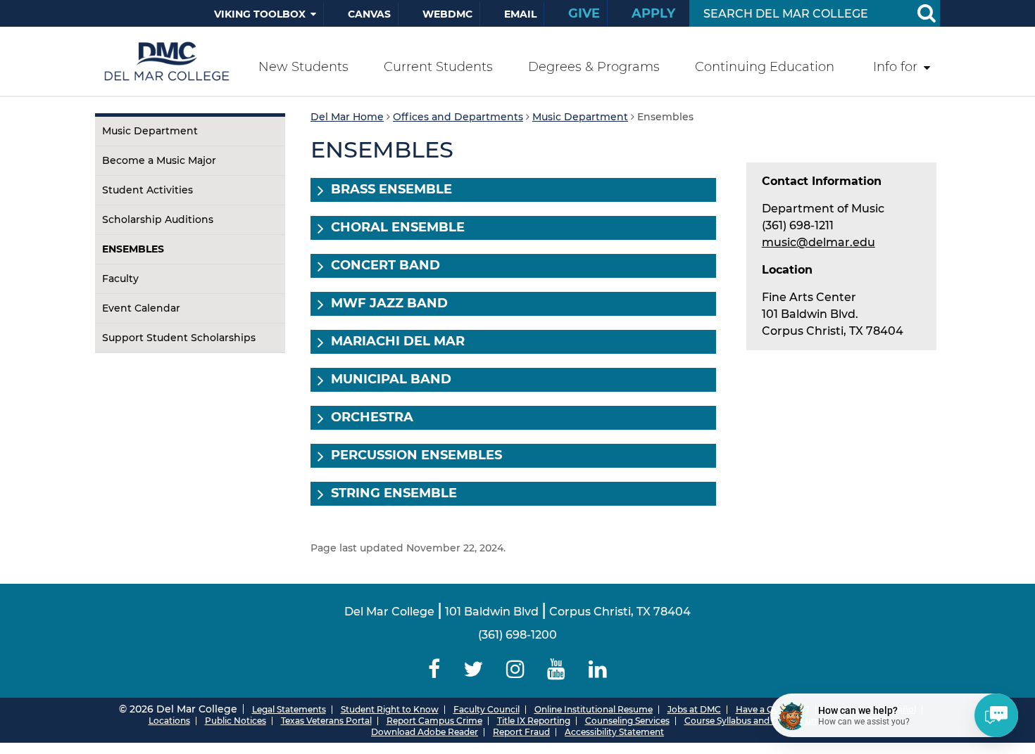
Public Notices (235, 720)
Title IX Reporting (533, 720)
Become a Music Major (159, 160)
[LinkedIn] (598, 669)
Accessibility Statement (614, 732)
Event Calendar (141, 308)
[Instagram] (515, 669)
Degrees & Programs (594, 66)
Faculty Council (486, 709)
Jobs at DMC (694, 709)
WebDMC (447, 14)
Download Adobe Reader (424, 732)
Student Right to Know (390, 709)
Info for (895, 66)
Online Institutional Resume (593, 709)
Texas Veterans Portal (326, 720)
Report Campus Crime (434, 720)
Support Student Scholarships (179, 337)
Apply (653, 13)
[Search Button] (926, 13)
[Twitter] (473, 669)
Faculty (120, 278)
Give (584, 13)
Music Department (150, 130)
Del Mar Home (347, 116)
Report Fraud (521, 732)
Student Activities (147, 190)
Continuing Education (764, 66)
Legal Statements (289, 709)
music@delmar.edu (818, 242)
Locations (169, 720)
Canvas (369, 14)
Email (520, 14)
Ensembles (133, 249)
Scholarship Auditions (157, 219)
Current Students (438, 66)
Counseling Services (627, 720)
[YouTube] (556, 669)
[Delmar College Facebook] (434, 669)
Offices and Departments (458, 116)
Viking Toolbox (260, 14)
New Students (303, 66)
